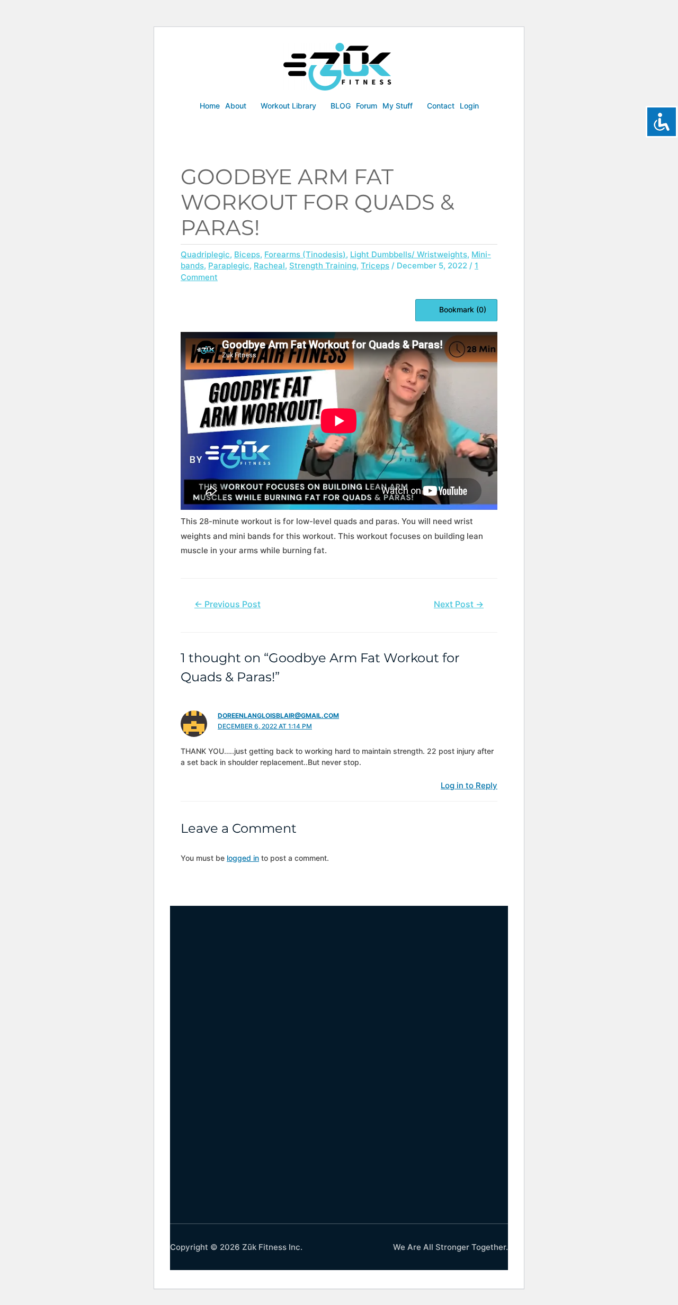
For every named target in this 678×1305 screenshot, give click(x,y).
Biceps (247, 254)
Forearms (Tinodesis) (305, 254)
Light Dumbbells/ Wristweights (408, 254)
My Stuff (397, 105)
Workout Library (288, 105)
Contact (440, 105)
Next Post (459, 604)
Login (469, 105)
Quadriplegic (205, 254)
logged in (243, 857)
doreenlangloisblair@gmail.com (278, 715)
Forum (366, 105)
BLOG (341, 105)
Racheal (269, 265)
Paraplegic (228, 265)
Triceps (375, 265)
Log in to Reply (469, 785)
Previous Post (227, 604)
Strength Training (322, 265)
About (235, 105)
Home (210, 105)
